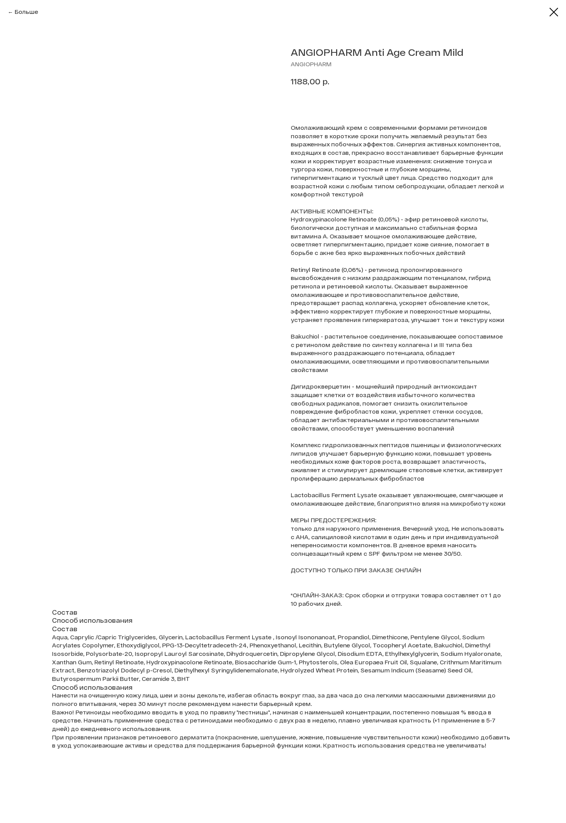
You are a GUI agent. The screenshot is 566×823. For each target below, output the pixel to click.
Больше (26, 11)
